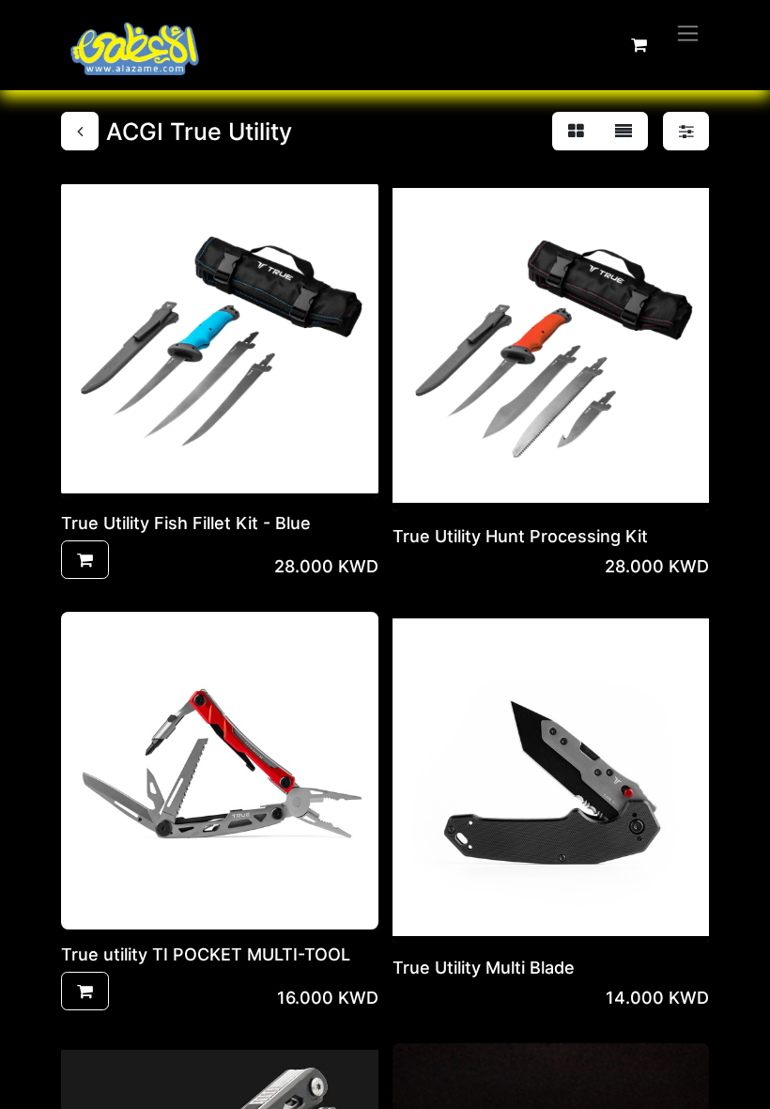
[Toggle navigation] (688, 32)
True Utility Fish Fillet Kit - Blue (186, 523)
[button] (85, 559)
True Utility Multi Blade (484, 967)
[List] (623, 131)
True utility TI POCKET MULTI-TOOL (205, 954)
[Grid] (576, 131)
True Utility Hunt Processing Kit (520, 536)
